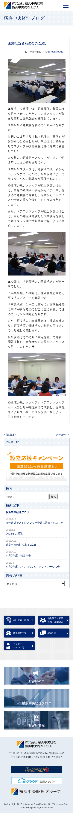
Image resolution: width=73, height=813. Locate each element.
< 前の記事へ (10, 434)
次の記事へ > (62, 434)
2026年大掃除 (14, 533)
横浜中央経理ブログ (24, 18)
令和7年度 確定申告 (18, 555)
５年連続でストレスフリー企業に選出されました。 (36, 522)
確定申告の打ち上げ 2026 (21, 544)
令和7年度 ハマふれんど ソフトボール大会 (33, 566)
